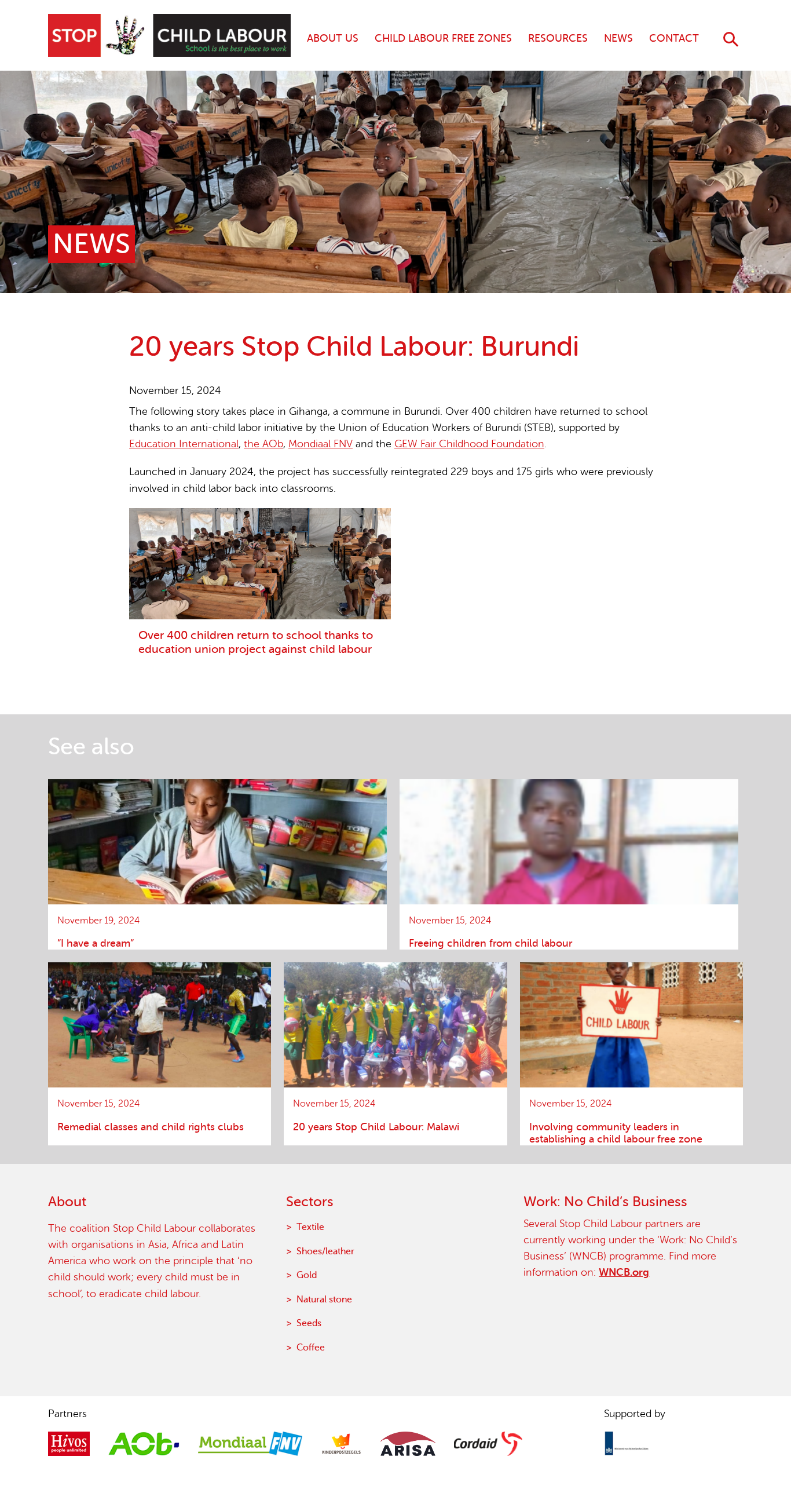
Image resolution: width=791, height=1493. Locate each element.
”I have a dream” (95, 943)
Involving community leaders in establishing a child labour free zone (615, 1133)
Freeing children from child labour (490, 943)
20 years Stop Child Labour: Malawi (376, 1127)
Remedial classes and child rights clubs (150, 1127)
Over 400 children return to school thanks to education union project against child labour (255, 642)
